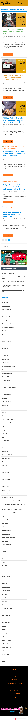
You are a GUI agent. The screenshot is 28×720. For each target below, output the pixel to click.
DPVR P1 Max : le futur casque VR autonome (13, 281)
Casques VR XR (6, 380)
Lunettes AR (5, 493)
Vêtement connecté (7, 647)
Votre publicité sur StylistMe (14, 683)
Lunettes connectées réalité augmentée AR (12, 512)
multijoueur (5, 541)
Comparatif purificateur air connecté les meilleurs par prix (13, 32)
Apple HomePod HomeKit (8, 327)
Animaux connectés (7, 323)
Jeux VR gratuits (6, 479)
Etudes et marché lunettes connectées (11, 422)
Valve (3, 636)
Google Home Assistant (8, 430)
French (17, 718)
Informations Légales (14, 687)
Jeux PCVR (5, 461)
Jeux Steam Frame (6, 476)
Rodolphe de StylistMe (13, 36)
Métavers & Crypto (6, 526)
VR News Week (5, 654)
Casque (4, 369)
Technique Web (6, 611)
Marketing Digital (6, 519)
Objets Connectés (6, 544)
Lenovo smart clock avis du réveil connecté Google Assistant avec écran (13, 77)
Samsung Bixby (6, 587)
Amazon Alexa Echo (7, 316)
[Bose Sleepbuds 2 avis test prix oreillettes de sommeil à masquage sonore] (14, 147)
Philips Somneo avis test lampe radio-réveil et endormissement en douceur (14, 187)
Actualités (4, 313)
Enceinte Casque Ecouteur (8, 419)
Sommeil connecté (6, 604)
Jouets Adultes (6, 486)
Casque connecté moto (8, 373)
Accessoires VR (6, 306)
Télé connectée (6, 615)
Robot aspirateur (6, 580)
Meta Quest (5, 523)
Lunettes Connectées (7, 497)
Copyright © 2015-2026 (14, 693)
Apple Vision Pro (6, 330)
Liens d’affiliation (14, 690)
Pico (3, 558)
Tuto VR (4, 626)
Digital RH (4, 398)
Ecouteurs (4, 408)
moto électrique (6, 534)
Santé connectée (6, 590)
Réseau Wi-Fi (5, 572)
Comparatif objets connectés (9, 387)
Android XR (5, 320)
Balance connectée (7, 345)
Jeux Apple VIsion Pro (7, 454)
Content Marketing (6, 391)
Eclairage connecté (7, 401)
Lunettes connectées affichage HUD (11, 500)
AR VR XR (4, 334)
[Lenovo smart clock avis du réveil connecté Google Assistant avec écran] (14, 66)
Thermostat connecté (7, 619)
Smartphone (5, 601)
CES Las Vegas (5, 383)
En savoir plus (8, 54)
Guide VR (4, 433)
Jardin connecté (6, 447)
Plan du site (14, 679)
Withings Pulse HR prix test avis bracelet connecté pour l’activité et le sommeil (13, 120)
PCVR (3, 555)
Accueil (14, 697)
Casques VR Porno (6, 376)
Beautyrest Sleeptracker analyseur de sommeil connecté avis (12, 214)
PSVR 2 (4, 569)
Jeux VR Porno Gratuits (8, 483)
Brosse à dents (6, 362)
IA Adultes (4, 444)
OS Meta (4, 551)
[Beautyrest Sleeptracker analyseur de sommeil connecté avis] (14, 208)
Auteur (14, 701)
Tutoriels (4, 629)
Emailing (4, 412)
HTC (3, 437)
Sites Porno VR (5, 597)
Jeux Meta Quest (6, 458)
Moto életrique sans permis (9, 537)
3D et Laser (5, 302)
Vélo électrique (5, 643)
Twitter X (14, 672)
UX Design (4, 633)
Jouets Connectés (6, 490)
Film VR (4, 426)
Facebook (14, 669)
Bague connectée (6, 341)
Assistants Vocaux (6, 337)
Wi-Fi (3, 657)
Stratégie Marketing (7, 608)
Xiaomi (3, 661)
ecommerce (5, 405)
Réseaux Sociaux (6, 576)
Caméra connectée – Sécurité (9, 366)
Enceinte (4, 415)
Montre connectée (6, 530)
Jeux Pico (4, 465)
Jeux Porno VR (5, 472)
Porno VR (4, 565)
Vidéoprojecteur (6, 650)
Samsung (4, 583)
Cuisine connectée (6, 394)
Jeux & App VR (5, 451)
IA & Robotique (6, 440)
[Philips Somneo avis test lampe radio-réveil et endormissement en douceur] (14, 181)
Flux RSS (14, 676)
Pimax (3, 562)
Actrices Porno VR (6, 309)
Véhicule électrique (7, 640)
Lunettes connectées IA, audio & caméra (12, 509)
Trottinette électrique (7, 622)
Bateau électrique (6, 352)
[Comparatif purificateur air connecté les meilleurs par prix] (14, 20)
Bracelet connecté (6, 359)
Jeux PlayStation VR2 (7, 468)
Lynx (3, 516)
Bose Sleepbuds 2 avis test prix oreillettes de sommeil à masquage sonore (14, 153)
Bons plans (5, 355)
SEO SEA (4, 594)
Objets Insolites (6, 548)
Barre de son (5, 348)
